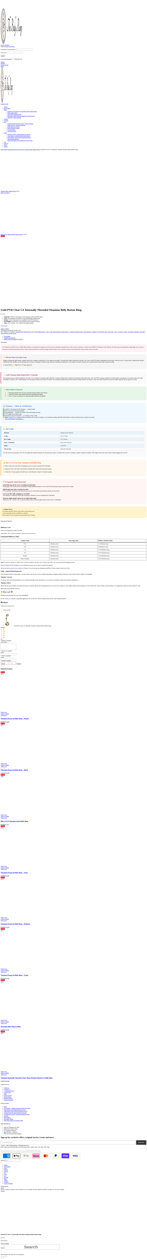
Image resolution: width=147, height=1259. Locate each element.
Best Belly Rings (8, 1119)
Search (2, 1160)
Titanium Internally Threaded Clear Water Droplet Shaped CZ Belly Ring (27, 1078)
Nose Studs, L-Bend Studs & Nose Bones (18, 136)
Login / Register (8, 1183)
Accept (3, 1191)
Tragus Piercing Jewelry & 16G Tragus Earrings (20, 123)
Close (2, 1188)
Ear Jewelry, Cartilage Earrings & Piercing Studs (17, 1108)
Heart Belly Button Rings (14, 114)
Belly (5, 1107)
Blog (5, 1094)
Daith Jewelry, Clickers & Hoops (16, 125)
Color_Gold (49, 332)
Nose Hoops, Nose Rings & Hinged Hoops (19, 137)
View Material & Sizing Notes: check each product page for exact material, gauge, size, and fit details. (21, 1151)
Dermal (6, 1116)
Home (2, 149)
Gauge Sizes (7, 1092)
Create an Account (9, 46)
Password (4, 52)
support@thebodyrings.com (13, 571)
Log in (2, 56)
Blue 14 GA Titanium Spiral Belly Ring (14, 821)
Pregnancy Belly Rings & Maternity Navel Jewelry (21, 116)
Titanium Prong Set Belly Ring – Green (14, 975)
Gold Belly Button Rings (76, 332)
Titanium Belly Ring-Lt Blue (11, 1026)
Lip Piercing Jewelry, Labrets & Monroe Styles (16, 1114)
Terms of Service (8, 1100)
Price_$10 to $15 (109, 332)
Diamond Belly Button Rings (60, 332)
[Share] (3, 1256)
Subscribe (141, 1142)
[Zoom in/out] (6, 1256)
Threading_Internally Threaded (136, 332)
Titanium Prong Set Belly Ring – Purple (15, 718)
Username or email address (8, 49)
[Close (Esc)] (1, 1256)
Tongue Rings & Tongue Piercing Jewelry (15, 1113)
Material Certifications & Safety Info (33, 1150)
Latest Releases (87, 332)
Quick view (4, 712)
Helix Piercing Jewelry (13, 127)
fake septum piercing (13, 139)
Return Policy (7, 1097)
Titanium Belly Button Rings (32, 149)
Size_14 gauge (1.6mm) (121, 332)
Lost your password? (6, 59)
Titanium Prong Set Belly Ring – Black (14, 770)
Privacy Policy (8, 1095)
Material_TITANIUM (98, 332)
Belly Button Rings (39, 332)
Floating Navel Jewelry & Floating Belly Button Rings (22, 111)
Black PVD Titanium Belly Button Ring (12, 234)
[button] (4, 715)
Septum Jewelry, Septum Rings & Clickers (18, 134)
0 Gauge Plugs (11, 130)
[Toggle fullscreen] (4, 1256)
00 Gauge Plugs (11, 131)
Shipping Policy (8, 1098)
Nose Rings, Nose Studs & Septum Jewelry (15, 1111)
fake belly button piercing (14, 117)
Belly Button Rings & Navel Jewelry (14, 149)
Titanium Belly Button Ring (8, 191)
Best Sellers (7, 1117)
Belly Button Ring (12, 113)
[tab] (75, 336)
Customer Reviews (9, 1091)
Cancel (19, 664)
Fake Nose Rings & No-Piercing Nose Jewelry (20, 140)
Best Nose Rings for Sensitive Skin (13, 1120)
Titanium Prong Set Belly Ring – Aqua (14, 872)
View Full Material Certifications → (14, 419)
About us (6, 1088)
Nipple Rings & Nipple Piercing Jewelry (15, 1110)
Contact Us (7, 1089)
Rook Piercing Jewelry (13, 128)
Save (3, 236)
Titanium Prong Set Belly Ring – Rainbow (15, 924)
